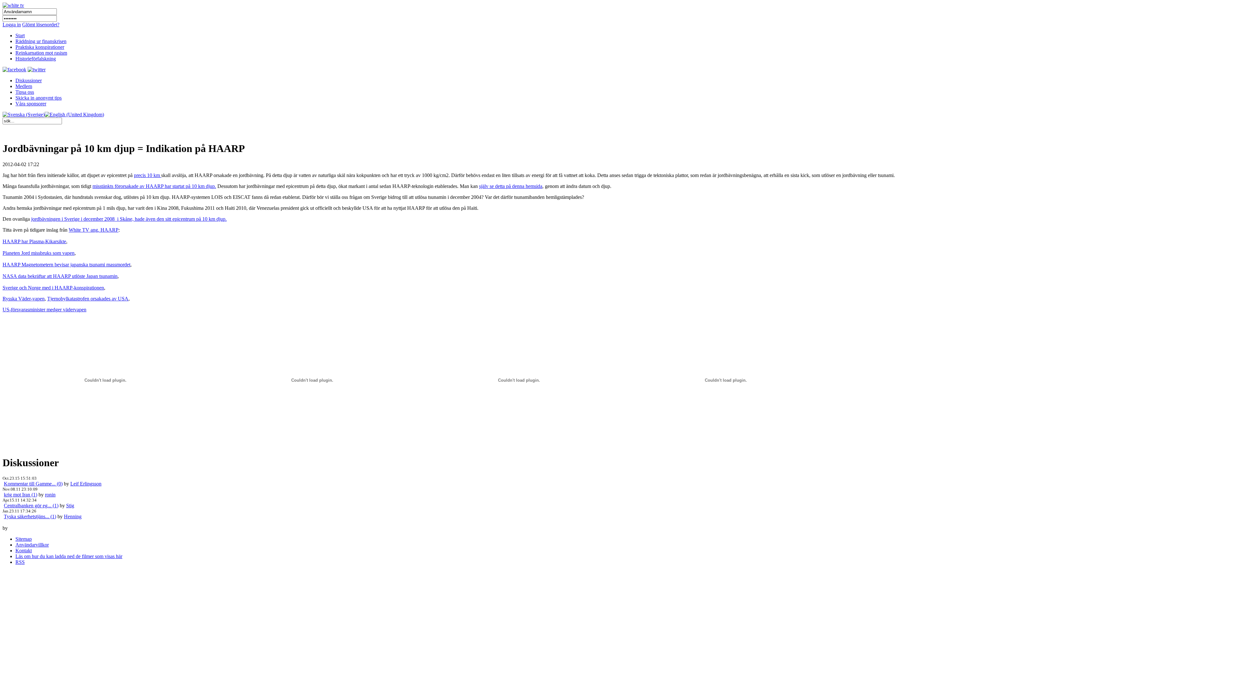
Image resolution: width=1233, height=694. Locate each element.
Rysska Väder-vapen (24, 298)
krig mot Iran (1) (20, 494)
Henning (73, 516)
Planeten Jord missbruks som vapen (38, 253)
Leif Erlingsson (85, 483)
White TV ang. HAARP (93, 230)
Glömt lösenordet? (40, 24)
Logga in (12, 24)
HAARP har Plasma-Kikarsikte (34, 241)
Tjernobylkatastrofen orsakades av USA (87, 298)
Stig (70, 505)
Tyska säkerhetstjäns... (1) (30, 516)
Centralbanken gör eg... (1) (31, 505)
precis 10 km (147, 175)
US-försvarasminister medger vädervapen (44, 309)
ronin (50, 494)
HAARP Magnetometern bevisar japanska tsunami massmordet (66, 264)
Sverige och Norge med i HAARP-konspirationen (53, 287)
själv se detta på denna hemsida (510, 186)
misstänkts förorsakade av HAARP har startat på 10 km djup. (154, 186)
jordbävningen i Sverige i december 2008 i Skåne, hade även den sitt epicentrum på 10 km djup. (129, 219)
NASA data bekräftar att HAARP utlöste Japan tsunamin (60, 276)
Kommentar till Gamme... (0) (33, 483)
